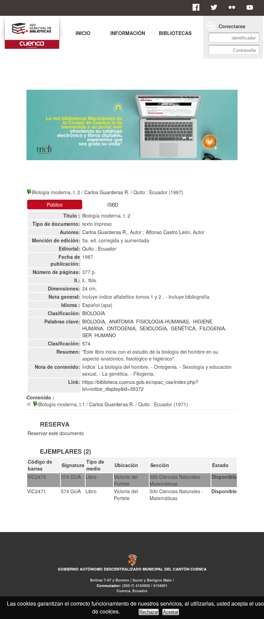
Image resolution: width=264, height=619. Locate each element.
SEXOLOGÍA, (154, 328)
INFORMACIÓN (127, 33)
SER (87, 335)
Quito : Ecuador (99, 248)
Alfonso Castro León (168, 232)
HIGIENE (202, 321)
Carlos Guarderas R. (106, 192)
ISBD (112, 204)
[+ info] (28, 404)
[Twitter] (215, 7)
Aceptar (170, 612)
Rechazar (148, 612)
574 (86, 343)
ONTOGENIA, (122, 328)
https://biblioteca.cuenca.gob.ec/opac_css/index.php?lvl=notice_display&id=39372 (140, 385)
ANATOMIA (121, 321)
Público (55, 204)
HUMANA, (93, 328)
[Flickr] (233, 7)
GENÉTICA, (184, 328)
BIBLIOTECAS (175, 33)
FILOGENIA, (212, 328)
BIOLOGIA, (94, 321)
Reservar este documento (56, 433)
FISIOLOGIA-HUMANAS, (163, 321)
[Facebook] (198, 7)
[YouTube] (251, 7)
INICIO (83, 33)
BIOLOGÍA (93, 313)
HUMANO (105, 335)
